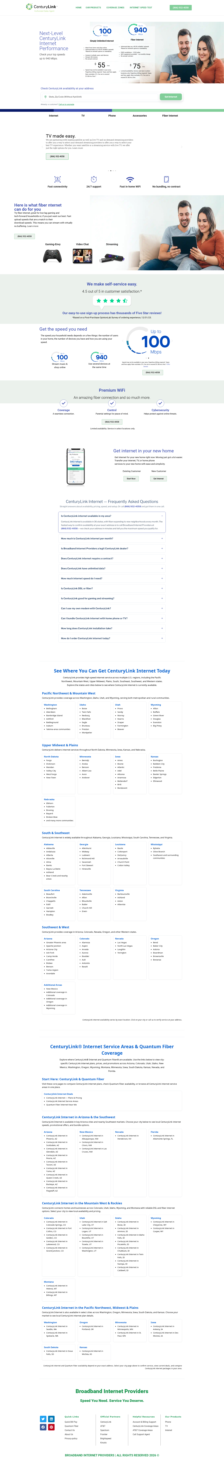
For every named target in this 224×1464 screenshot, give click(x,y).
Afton (155, 708)
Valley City (51, 770)
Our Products (93, 7)
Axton (120, 901)
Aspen (85, 945)
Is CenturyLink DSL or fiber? (77, 588)
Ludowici (86, 855)
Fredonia (157, 767)
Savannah (86, 862)
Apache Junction (53, 945)
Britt (119, 784)
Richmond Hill (88, 858)
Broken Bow (51, 817)
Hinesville (86, 868)
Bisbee (49, 963)
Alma (48, 862)
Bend (155, 942)
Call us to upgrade (66, 104)
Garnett (49, 908)
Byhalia (156, 848)
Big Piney (157, 725)
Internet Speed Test (141, 7)
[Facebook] (43, 1427)
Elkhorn (49, 803)
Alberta (49, 855)
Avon (84, 774)
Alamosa (86, 942)
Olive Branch (159, 851)
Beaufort (50, 894)
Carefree (50, 959)
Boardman (158, 952)
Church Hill (87, 908)
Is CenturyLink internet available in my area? (86, 516)
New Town (51, 777)
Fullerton (50, 806)
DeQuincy (121, 855)
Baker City (158, 945)
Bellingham (51, 708)
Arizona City (51, 949)
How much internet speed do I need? (81, 578)
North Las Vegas (124, 945)
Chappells (50, 901)
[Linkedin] (51, 1419)
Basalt (85, 966)
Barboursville (123, 894)
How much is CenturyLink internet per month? (87, 538)
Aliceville (50, 858)
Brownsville (158, 956)
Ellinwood (157, 781)
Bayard (49, 813)
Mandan (50, 767)
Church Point (123, 862)
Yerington (121, 952)
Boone (120, 763)
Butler (85, 904)
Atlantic (120, 767)
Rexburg (86, 715)
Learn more (32, 226)
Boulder (85, 956)
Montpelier (87, 732)
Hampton (50, 911)
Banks (49, 865)
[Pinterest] (51, 1427)
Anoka (85, 763)
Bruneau (86, 725)
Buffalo (156, 712)
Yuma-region (52, 970)
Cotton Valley (123, 865)
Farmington (122, 725)
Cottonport (122, 851)
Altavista (121, 904)
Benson (85, 767)
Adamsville (87, 894)
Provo (120, 708)
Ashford (49, 718)
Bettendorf (122, 781)
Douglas (157, 718)
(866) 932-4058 (132, 506)
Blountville (87, 901)
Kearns (120, 718)
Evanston (157, 722)
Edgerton (157, 777)
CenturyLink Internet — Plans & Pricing (64, 1097)
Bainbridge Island (54, 715)
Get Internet (171, 97)
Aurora (85, 952)
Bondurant (122, 788)
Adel (119, 770)
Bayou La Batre (53, 868)
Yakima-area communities (58, 729)
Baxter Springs (159, 774)
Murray (120, 715)
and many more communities (59, 820)
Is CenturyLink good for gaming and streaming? (87, 598)
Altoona (121, 774)
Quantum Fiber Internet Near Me (61, 1104)
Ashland (50, 872)
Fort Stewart (87, 865)
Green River (158, 715)
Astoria (156, 949)
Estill (48, 904)
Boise (84, 708)
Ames (120, 760)
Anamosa (121, 777)
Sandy (120, 712)
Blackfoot (86, 718)
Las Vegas (122, 942)
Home (79, 7)
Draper (120, 722)
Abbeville (50, 848)
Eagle (84, 722)
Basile (120, 848)
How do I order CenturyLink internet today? (85, 638)
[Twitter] (43, 1419)
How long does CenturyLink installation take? (86, 628)
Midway (85, 851)
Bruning (50, 810)
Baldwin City (158, 763)
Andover (86, 777)
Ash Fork (50, 952)
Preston (85, 729)
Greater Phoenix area (56, 942)
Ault (84, 959)
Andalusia (50, 851)
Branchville (51, 897)
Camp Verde (52, 956)
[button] (42, 146)
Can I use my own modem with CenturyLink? (86, 608)
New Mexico (52, 988)
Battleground (52, 722)
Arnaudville (122, 858)
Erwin (84, 911)
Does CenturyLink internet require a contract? (87, 558)
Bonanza (157, 959)
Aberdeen (50, 712)
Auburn (49, 725)
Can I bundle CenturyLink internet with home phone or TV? (94, 618)
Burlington (158, 760)
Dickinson (50, 763)
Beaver (120, 729)
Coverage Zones (115, 7)
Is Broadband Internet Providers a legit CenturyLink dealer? (94, 548)
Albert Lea (86, 770)
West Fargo (51, 774)
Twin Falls (86, 712)
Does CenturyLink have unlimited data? (83, 568)
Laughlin (121, 949)
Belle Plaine (158, 770)
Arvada (85, 949)
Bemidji (85, 760)
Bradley (49, 914)
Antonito (86, 963)
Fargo (49, 760)
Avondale (50, 973)
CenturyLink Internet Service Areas (62, 1101)
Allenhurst (86, 848)
